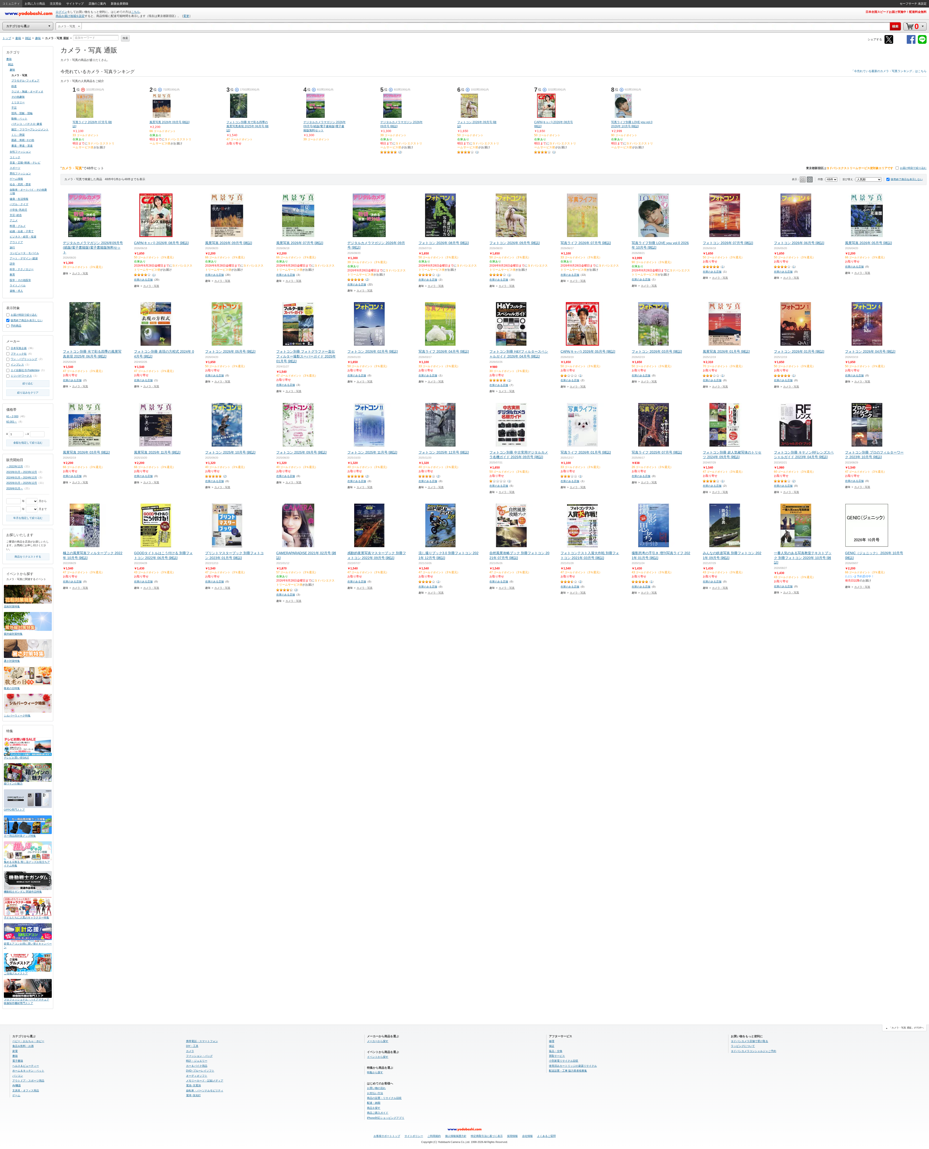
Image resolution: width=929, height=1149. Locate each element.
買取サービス (557, 1055)
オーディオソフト (196, 1075)
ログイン (61, 12)
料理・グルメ (18, 225)
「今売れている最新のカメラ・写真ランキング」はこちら (889, 71)
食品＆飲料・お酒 (23, 1046)
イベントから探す (377, 1056)
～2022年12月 (14, 466)
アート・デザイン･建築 (24, 258)
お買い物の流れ (376, 1088)
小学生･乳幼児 (18, 209)
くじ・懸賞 (18, 134)
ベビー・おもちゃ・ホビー (28, 1041)
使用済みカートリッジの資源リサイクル (573, 1065)
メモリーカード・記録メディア (204, 1080)
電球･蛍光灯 (193, 1095)
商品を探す (373, 1107)
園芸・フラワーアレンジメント (30, 129)
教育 (12, 274)
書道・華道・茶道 (22, 145)
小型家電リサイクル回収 (563, 1060)
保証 (551, 1046)
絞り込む (27, 383)
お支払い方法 (375, 1093)
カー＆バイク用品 (196, 1065)
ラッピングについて (743, 1046)
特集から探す (375, 1072)
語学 (12, 263)
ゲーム (16, 1095)
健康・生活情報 (19, 198)
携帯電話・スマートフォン (202, 1041)
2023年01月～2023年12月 (21, 471)
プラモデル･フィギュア (25, 80)
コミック (15, 157)
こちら (135, 12)
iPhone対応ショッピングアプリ (385, 1117)
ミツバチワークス (21, 375)
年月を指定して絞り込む (28, 517)
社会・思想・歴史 (20, 184)
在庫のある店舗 (143, 279)
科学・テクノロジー (22, 269)
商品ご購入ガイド (377, 1112)
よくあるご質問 (546, 1135)
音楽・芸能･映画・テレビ (25, 162)
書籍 (9, 59)
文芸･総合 (16, 215)
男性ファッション (20, 173)
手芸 (14, 107)
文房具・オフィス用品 (25, 1090)
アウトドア (16, 242)
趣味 (12, 69)
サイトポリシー (414, 1135)
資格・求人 (16, 290)
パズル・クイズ (19, 204)
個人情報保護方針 (455, 1135)
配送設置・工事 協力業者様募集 (568, 1070)
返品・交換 (555, 1051)
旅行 (12, 247)
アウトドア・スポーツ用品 (28, 1080)
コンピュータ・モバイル (24, 253)
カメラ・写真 (80, 273)
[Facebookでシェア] (911, 43)
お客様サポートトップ (387, 1135)
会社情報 (527, 1135)
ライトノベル (18, 285)
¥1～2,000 (12, 416)
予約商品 (16, 325)
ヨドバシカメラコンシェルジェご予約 (753, 1051)
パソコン (17, 1075)
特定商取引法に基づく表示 (487, 1135)
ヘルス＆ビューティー (25, 1065)
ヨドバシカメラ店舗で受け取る (749, 1041)
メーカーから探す (377, 1041)
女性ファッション (20, 151)
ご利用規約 (434, 1135)
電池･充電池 (193, 1085)
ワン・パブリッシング (24, 359)
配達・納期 (373, 1102)
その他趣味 (18, 96)
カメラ (190, 1051)
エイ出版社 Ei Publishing (25, 370)
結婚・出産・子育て (22, 231)
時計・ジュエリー (196, 1060)
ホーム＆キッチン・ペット (28, 1070)
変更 (186, 16)
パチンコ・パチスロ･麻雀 (26, 123)
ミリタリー (18, 102)
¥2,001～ (11, 421)
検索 (125, 38)
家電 (15, 1051)
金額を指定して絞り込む (28, 442)
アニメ (14, 220)
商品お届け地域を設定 (70, 16)
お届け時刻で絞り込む (913, 167)
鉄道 (14, 86)
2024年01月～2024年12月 (21, 477)
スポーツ (15, 167)
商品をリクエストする (28, 556)
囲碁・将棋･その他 (22, 140)
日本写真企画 (19, 348)
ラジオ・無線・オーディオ (27, 91)
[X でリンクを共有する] (888, 43)
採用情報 (512, 1135)
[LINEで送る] (922, 43)
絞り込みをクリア (27, 392)
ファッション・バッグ (199, 1055)
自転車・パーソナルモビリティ (204, 1090)
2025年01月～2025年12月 (21, 482)
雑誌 (10, 64)
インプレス (17, 364)
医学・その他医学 (20, 280)
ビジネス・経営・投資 (23, 236)
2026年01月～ (14, 488)
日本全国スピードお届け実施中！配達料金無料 (896, 12)
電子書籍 (17, 1060)
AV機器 (16, 1085)
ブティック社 (19, 353)
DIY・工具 (192, 1046)
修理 (551, 1041)
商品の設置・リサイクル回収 (384, 1098)
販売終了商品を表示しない (907, 179)
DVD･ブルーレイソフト (200, 1070)
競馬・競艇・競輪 (22, 113)
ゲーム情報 (16, 178)
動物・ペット (19, 118)
